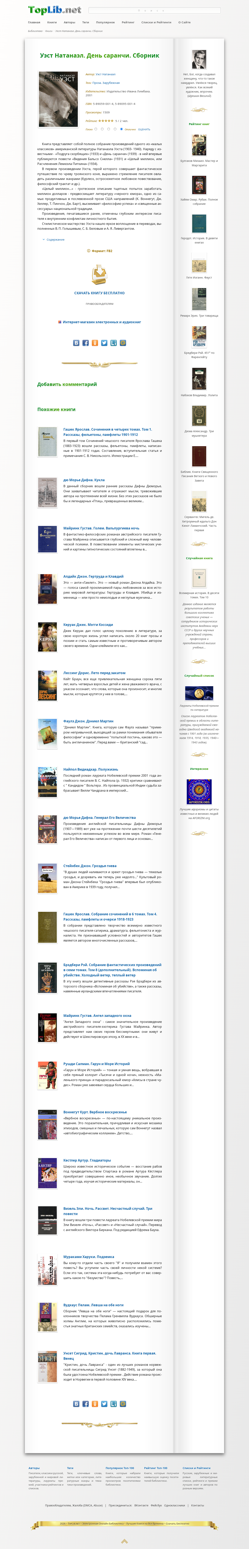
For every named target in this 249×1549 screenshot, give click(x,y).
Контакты (197, 1505)
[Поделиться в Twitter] (104, 343)
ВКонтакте (141, 1505)
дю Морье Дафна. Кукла (84, 480)
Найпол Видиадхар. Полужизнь (90, 769)
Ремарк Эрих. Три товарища (199, 315)
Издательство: (96, 91)
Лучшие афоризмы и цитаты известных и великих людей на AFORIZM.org (199, 813)
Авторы (69, 22)
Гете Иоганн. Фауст (199, 277)
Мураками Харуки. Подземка (88, 1257)
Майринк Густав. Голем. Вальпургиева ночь (101, 528)
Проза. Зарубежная (106, 83)
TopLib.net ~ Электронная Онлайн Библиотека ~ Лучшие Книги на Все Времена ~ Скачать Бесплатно (128, 1523)
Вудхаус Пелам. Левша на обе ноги (93, 1305)
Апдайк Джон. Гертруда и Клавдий (93, 576)
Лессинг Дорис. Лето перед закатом (94, 673)
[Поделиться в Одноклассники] (95, 343)
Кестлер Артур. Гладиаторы (87, 1160)
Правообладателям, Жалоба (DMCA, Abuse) (74, 1505)
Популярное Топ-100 (120, 1468)
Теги (85, 22)
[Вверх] (124, 1543)
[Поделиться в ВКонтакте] (76, 343)
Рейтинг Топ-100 (155, 1468)
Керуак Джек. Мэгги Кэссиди (88, 624)
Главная (34, 22)
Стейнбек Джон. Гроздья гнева (90, 866)
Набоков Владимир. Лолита (199, 395)
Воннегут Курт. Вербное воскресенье (95, 1112)
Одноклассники (174, 1505)
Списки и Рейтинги (156, 22)
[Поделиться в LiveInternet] (113, 343)
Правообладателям (99, 304)
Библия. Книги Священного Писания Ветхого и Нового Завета (199, 476)
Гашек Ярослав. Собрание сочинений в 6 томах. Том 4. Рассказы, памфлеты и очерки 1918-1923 (110, 917)
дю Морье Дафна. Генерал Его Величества (99, 817)
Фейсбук (156, 1505)
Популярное (105, 22)
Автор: (91, 74)
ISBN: (89, 104)
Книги (52, 22)
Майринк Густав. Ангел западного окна (97, 1015)
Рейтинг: (92, 121)
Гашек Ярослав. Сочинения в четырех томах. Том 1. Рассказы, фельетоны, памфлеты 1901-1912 (107, 432)
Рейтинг (128, 22)
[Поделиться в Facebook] (85, 343)
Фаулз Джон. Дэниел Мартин (88, 721)
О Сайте (184, 22)
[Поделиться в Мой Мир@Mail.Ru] (123, 343)
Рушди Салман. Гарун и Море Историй (96, 1064)
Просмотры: (94, 112)
